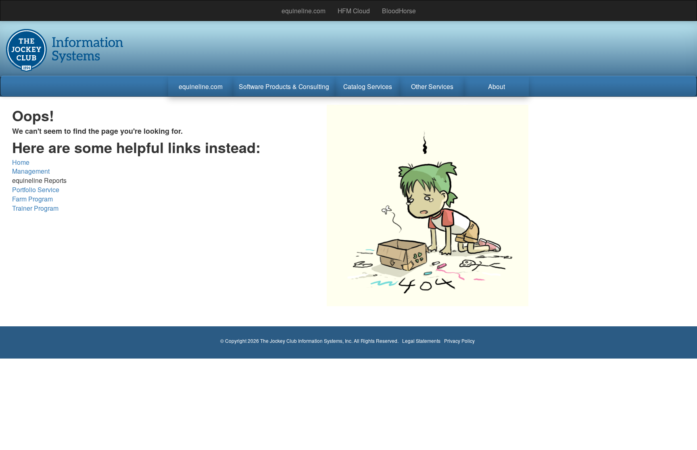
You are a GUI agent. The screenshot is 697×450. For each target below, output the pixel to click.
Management (31, 171)
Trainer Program (35, 208)
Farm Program (32, 198)
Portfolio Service (35, 189)
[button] (200, 86)
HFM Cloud (354, 10)
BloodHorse (399, 10)
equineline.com (304, 10)
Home (20, 162)
